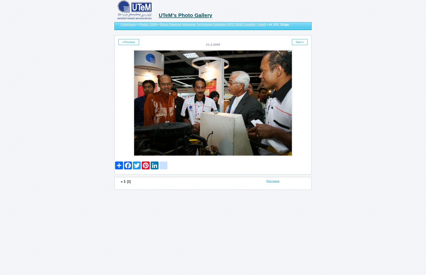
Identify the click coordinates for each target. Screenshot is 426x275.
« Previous (128, 42)
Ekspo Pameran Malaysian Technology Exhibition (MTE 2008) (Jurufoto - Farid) (213, 24)
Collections (128, 24)
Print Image (273, 181)
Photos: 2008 (148, 24)
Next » (300, 42)
